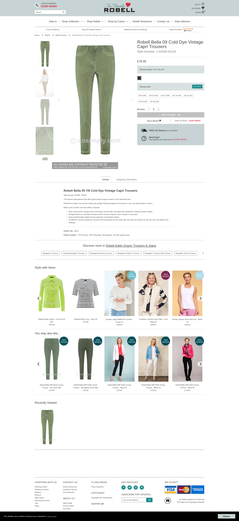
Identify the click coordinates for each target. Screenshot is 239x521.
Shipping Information (126, 179)
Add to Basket (168, 115)
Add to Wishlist (153, 121)
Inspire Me (97, 504)
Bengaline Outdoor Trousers (128, 253)
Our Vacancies (68, 492)
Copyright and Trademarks (101, 498)
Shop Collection (70, 21)
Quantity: (141, 109)
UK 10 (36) (153, 96)
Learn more (52, 516)
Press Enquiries (97, 487)
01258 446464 (180, 139)
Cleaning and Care (42, 500)
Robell (47, 35)
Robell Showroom (142, 21)
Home (37, 35)
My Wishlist (196, 8)
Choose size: (145, 87)
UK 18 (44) (143, 101)
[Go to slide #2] (45, 83)
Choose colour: (152, 69)
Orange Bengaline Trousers (74, 253)
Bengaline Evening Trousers (101, 253)
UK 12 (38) (165, 96)
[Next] (203, 253)
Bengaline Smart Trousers (186, 253)
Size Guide (197, 86)
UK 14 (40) (176, 96)
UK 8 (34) (142, 96)
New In (53, 21)
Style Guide (39, 498)
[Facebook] (123, 487)
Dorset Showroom (70, 487)
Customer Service (70, 489)
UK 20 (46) (154, 101)
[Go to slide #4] (45, 141)
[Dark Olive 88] (139, 78)
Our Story (67, 509)
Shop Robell (93, 21)
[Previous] (38, 298)
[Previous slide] (59, 100)
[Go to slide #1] (45, 54)
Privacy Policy (68, 506)
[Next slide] (131, 100)
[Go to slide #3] (45, 112)
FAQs (37, 506)
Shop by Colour (116, 21)
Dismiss (226, 516)
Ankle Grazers (61, 35)
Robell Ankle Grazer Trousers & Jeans (131, 245)
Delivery (38, 492)
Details (105, 179)
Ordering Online (41, 487)
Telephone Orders (42, 489)
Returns (38, 495)
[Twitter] (129, 487)
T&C (36, 503)
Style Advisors (182, 21)
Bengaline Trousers (50, 253)
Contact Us (163, 21)
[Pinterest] (142, 487)
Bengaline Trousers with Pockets (157, 253)
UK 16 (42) (188, 96)
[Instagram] (136, 487)
